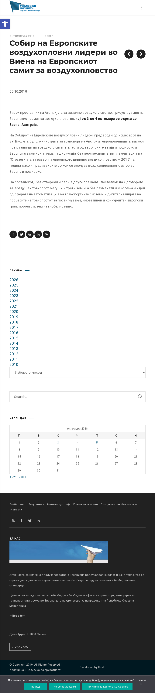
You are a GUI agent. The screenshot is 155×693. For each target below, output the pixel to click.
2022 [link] (13, 301)
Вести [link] (49, 36)
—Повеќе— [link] (17, 615)
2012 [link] (13, 354)
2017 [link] (13, 327)
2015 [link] (13, 338)
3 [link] (58, 442)
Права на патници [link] (85, 504)
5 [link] (97, 442)
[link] (5, 24)
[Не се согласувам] (140, 684)
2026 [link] (13, 280)
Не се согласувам (64, 686)
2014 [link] (13, 343)
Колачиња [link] (16, 670)
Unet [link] (101, 667)
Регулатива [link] (36, 504)
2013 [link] (13, 348)
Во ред (35, 686)
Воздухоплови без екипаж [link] (119, 504)
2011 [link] (13, 359)
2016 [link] (13, 333)
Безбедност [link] (17, 504)
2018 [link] (13, 322)
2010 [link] (13, 364)
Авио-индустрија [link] (59, 504)
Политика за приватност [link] (43, 670)
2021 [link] (13, 306)
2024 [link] (13, 290)
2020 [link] (13, 311)
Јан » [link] (22, 477)
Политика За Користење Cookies (107, 686)
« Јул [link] (12, 477)
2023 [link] (13, 295)
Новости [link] (16, 509)
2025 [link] (13, 285)
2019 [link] (13, 317)
